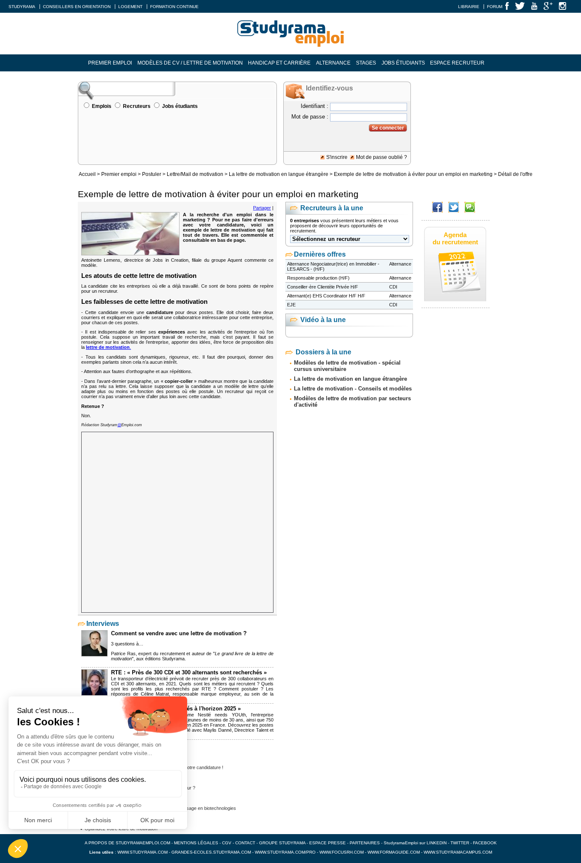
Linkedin (437, 842)
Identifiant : (314, 106)
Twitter (460, 842)
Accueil (87, 174)
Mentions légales (196, 842)
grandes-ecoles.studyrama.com (211, 852)
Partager (262, 207)
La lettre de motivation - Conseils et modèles (353, 388)
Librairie (468, 6)
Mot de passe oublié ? (381, 157)
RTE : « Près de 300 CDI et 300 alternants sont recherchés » (189, 672)
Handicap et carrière (279, 63)
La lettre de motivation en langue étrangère (278, 174)
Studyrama (22, 6)
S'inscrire (336, 157)
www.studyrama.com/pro (285, 852)
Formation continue (174, 6)
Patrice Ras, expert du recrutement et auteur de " (163, 653)
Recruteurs (137, 106)
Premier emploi (110, 63)
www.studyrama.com (142, 852)
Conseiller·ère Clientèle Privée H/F (322, 286)
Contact (245, 842)
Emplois (102, 106)
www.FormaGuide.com (393, 852)
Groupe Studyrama (282, 842)
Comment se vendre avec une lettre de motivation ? (179, 633)
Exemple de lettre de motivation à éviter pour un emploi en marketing (413, 174)
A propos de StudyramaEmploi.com (127, 842)
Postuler (151, 174)
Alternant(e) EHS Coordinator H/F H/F (326, 295)
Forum (494, 6)
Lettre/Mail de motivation (195, 174)
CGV (226, 842)
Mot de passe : (309, 116)
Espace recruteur (457, 63)
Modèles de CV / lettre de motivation (190, 63)
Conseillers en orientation (77, 6)
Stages (366, 63)
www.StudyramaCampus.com (458, 852)
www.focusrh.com (341, 852)
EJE (291, 304)
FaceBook (485, 842)
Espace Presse (327, 842)
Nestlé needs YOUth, (222, 714)
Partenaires (365, 842)
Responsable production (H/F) (318, 277)
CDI (393, 286)
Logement (130, 6)
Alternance (333, 63)
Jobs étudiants (403, 63)
